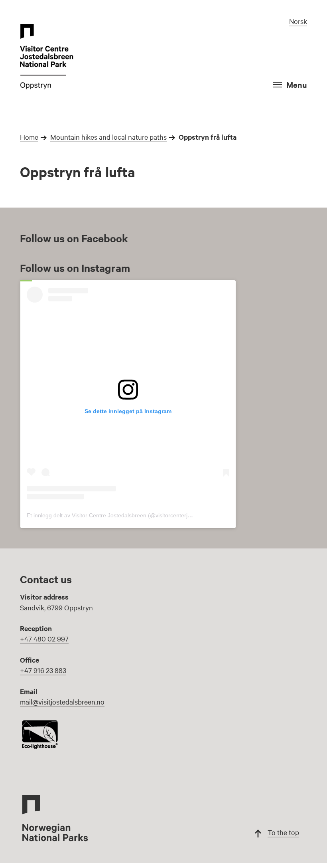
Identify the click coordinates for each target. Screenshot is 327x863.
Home (29, 136)
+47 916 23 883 (43, 670)
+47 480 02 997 (44, 638)
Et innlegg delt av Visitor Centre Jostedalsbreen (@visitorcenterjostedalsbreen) (126, 515)
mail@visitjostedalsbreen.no (62, 701)
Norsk (298, 21)
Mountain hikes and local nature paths (108, 136)
